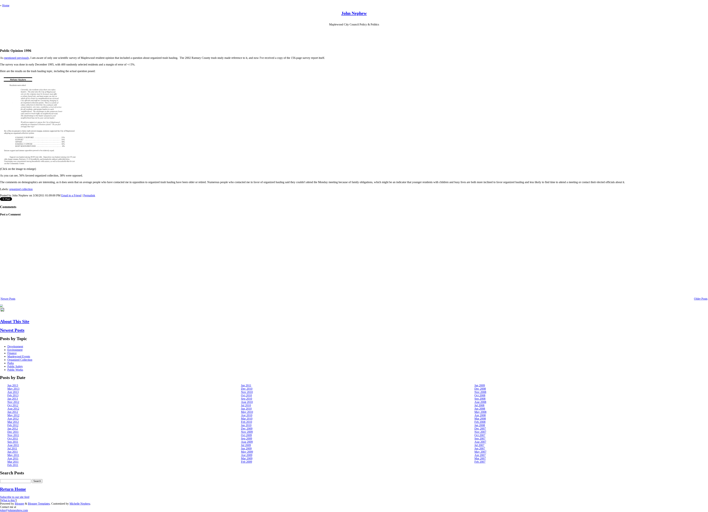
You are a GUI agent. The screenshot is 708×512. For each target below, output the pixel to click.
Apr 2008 (480, 415)
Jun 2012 (12, 412)
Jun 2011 (12, 451)
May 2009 (247, 451)
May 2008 (480, 412)
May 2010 (247, 412)
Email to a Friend (71, 195)
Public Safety (15, 366)
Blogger (19, 503)
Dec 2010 (246, 388)
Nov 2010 (247, 392)
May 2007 (480, 451)
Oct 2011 (12, 438)
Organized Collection (19, 359)
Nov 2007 (480, 431)
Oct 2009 (246, 435)
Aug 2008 (480, 402)
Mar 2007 (480, 458)
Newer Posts (8, 298)
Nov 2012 (13, 402)
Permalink (89, 195)
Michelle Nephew (80, 503)
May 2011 (13, 455)
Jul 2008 (479, 405)
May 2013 (13, 388)
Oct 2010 (246, 395)
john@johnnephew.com (14, 510)
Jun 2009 (246, 448)
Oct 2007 (479, 435)
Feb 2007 (479, 461)
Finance (12, 353)
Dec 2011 (13, 431)
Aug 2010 (247, 402)
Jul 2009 (246, 445)
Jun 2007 (479, 448)
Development (15, 346)
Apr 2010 (246, 415)
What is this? (8, 500)
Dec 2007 (480, 428)
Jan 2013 (12, 398)
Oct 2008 (479, 395)
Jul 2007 (479, 445)
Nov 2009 (247, 431)
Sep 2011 (12, 441)
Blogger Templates (39, 503)
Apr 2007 (480, 455)
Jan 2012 (12, 428)
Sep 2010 (246, 398)
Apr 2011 (12, 458)
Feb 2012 (12, 425)
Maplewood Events (18, 356)
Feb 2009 (246, 461)
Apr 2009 (246, 455)
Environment (14, 349)
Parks (10, 363)
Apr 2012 (13, 418)
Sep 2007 (479, 438)
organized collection (21, 189)
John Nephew (354, 13)
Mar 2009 (246, 458)
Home (5, 5)
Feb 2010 (246, 421)
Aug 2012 (13, 408)
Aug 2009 (247, 441)
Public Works (15, 369)
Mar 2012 (13, 421)
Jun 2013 (12, 385)
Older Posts (700, 298)
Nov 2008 (480, 392)
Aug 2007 (480, 441)
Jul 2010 (246, 405)
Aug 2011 (13, 445)
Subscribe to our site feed (14, 497)
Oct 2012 (12, 405)
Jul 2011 (12, 448)
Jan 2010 (246, 425)
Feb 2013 (12, 395)
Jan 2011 (246, 385)
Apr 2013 (13, 392)
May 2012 (13, 415)
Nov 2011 (13, 435)
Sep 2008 (479, 398)
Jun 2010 (246, 408)
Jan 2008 (479, 425)
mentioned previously (16, 57)
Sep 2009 (246, 438)
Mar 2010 (246, 418)
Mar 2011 (13, 461)
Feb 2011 (12, 465)
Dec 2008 (480, 388)
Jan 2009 (479, 385)
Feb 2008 (479, 421)
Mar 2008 (480, 418)
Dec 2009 (246, 428)
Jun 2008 (479, 408)
